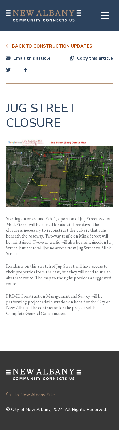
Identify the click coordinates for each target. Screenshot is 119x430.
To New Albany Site (34, 395)
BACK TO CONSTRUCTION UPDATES (51, 46)
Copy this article (94, 58)
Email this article (31, 58)
